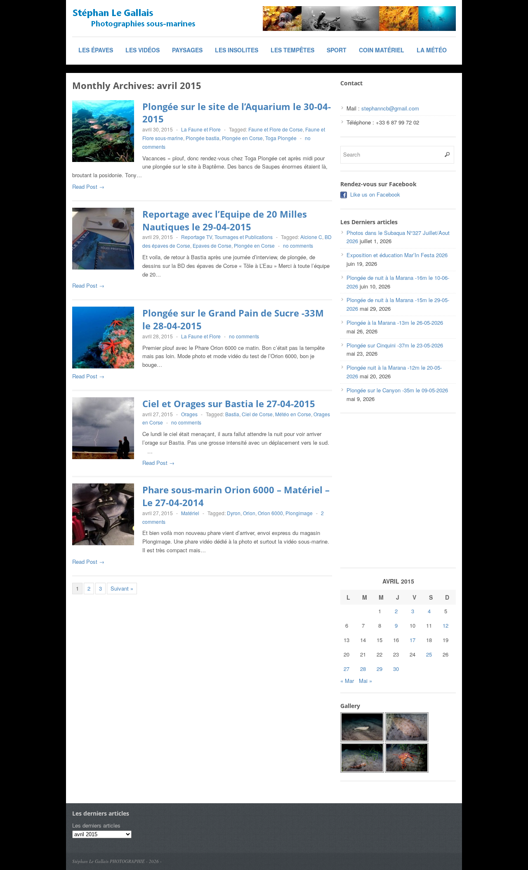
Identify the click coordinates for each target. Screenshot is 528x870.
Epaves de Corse (212, 245)
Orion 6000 (270, 512)
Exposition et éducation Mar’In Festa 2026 (397, 255)
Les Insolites (236, 50)
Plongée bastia (202, 137)
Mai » (365, 681)
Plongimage (299, 512)
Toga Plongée (281, 137)
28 (363, 669)
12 (445, 625)
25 (429, 654)
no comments (298, 245)
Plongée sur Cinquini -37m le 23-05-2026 (394, 345)
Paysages (187, 50)
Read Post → (88, 186)
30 (396, 669)
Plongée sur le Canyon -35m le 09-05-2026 (397, 390)
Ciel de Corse (257, 413)
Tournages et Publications (243, 236)
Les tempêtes (292, 50)
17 (412, 640)
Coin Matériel (381, 50)
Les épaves (95, 50)
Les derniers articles (96, 825)
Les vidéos (142, 50)
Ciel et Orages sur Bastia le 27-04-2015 (228, 403)
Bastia (232, 413)
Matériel (190, 512)
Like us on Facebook (375, 194)
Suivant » (122, 588)
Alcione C (311, 236)
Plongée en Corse (242, 137)
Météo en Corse (293, 413)
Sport (336, 50)
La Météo (432, 50)
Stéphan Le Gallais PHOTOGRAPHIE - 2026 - (117, 861)
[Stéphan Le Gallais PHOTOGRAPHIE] (134, 18)
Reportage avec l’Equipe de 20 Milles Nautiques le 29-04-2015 (224, 220)
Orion (249, 512)
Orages (189, 413)
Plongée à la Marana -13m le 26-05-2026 (394, 322)
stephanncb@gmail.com (390, 108)
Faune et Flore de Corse (275, 129)
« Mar (347, 681)
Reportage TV (196, 236)
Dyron (233, 512)
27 (346, 669)
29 (379, 669)
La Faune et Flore (201, 129)
